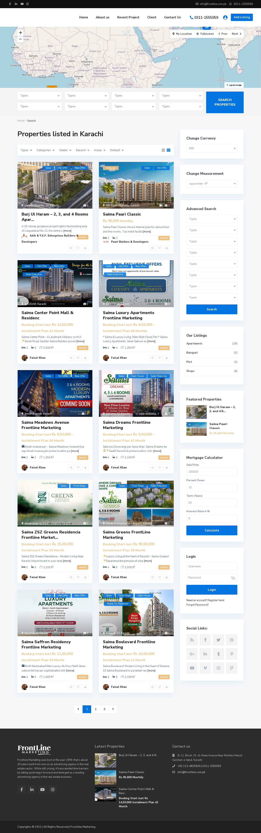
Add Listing (242, 17)
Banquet (192, 353)
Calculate (212, 530)
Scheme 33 (113, 414)
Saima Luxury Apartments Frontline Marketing (128, 315)
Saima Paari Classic (122, 214)
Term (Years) (194, 496)
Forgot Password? (197, 605)
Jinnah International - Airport (43, 523)
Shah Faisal (113, 304)
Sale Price (192, 465)
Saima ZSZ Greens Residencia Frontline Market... (51, 534)
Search (212, 309)
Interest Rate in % (198, 511)
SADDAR (30, 304)
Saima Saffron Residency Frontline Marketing (46, 644)
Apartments (194, 343)
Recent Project (128, 17)
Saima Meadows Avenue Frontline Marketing (45, 425)
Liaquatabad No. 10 (37, 205)
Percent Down (195, 480)
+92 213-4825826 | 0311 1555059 (199, 766)
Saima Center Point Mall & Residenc (47, 315)
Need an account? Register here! (205, 600)
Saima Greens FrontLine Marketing (126, 534)
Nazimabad (31, 633)
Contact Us (172, 17)
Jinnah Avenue (33, 414)
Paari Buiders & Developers (129, 242)
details (83, 348)
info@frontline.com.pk (191, 772)
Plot (189, 362)
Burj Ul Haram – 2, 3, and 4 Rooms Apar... (55, 216)
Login (212, 590)
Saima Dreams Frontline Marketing (126, 425)
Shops (190, 371)
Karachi (54, 205)
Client (151, 17)
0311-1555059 (206, 17)
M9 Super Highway (117, 205)
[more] (147, 231)
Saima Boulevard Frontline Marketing (129, 644)
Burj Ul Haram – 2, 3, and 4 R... (222, 409)
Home (83, 17)
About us (102, 17)
